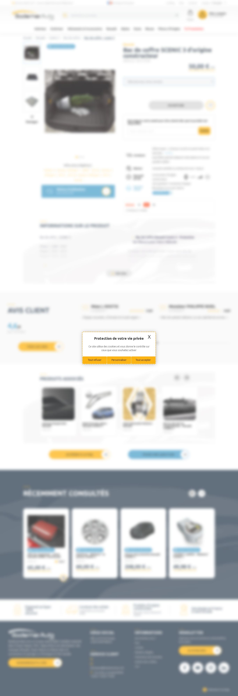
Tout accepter (143, 360)
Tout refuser (94, 360)
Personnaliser (119, 360)
